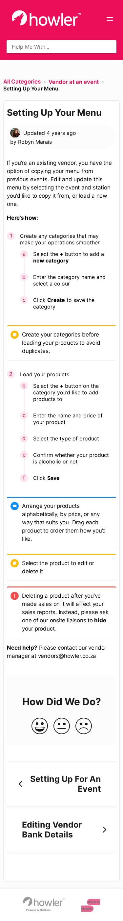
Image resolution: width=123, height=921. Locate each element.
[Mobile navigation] (110, 19)
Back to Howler (90, 905)
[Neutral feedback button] (61, 726)
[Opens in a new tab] (44, 901)
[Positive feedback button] (40, 726)
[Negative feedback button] (83, 726)
